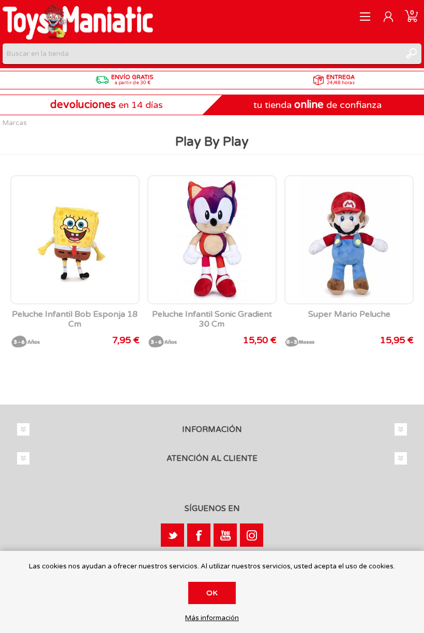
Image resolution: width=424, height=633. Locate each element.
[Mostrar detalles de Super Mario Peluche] (349, 239)
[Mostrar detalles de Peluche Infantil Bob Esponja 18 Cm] (75, 239)
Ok (212, 593)
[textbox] (202, 53)
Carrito (411, 16)
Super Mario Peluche (349, 314)
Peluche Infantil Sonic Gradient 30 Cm (212, 319)
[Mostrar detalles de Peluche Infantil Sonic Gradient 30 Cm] (212, 239)
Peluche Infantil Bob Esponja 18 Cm (75, 319)
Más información (212, 618)
